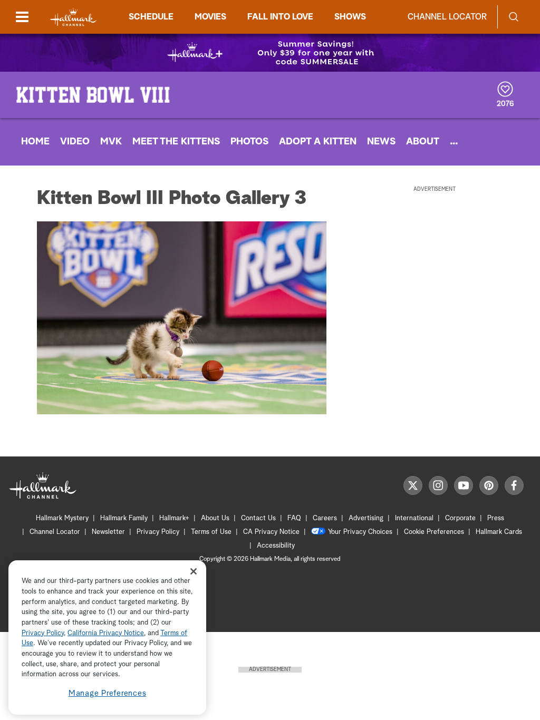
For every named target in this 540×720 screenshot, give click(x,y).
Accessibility (276, 545)
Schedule (151, 17)
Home (35, 142)
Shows (350, 17)
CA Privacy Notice (271, 532)
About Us (215, 518)
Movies (210, 17)
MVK (111, 142)
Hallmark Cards (499, 532)
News (381, 142)
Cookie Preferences (434, 532)
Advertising (366, 518)
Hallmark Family (124, 518)
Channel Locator (447, 17)
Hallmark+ (174, 518)
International (414, 518)
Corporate (460, 518)
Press (495, 518)
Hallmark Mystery (62, 518)
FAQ (294, 518)
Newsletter (108, 532)
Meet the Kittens (176, 142)
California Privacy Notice (106, 633)
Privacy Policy (158, 532)
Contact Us (258, 518)
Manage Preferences (108, 693)
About (422, 142)
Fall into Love (280, 17)
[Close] (193, 571)
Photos (249, 142)
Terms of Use (211, 532)
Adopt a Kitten (317, 142)
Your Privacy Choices (360, 532)
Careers (325, 518)
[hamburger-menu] (22, 17)
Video (75, 142)
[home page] (73, 17)
